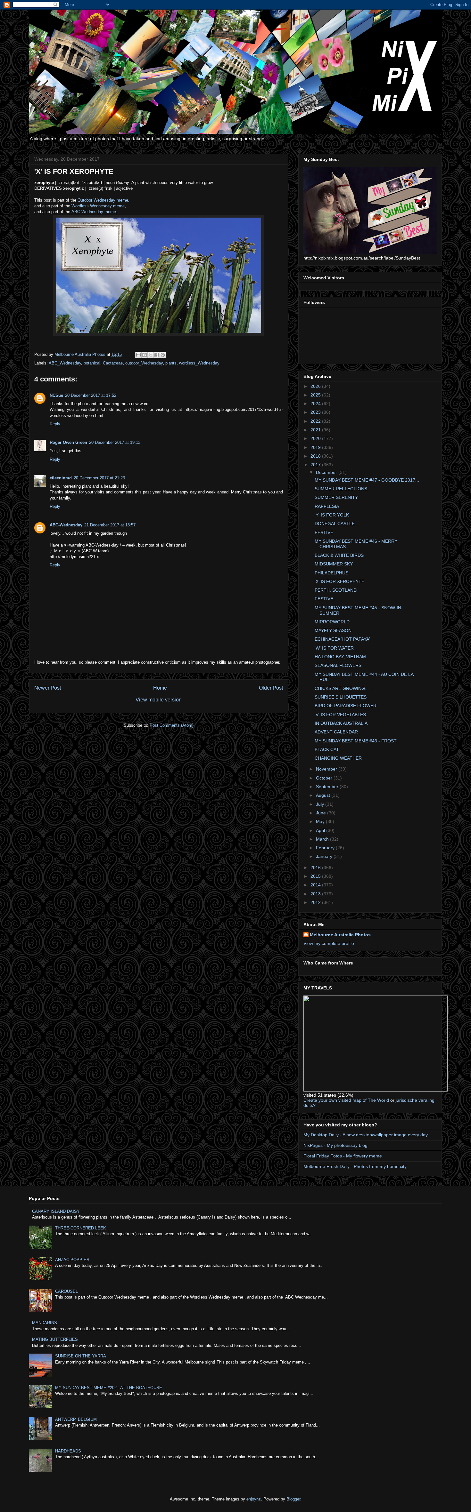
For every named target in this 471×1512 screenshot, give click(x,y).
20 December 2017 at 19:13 (114, 442)
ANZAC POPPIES (72, 1259)
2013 (316, 893)
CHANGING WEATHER (338, 758)
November (327, 769)
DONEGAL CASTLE (335, 523)
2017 (316, 464)
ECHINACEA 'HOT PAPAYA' (342, 639)
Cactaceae (113, 363)
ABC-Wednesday (66, 525)
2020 (316, 438)
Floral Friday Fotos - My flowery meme (342, 1155)
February (326, 847)
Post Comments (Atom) (172, 725)
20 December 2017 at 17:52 (90, 395)
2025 (316, 394)
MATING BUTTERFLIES (55, 1339)
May (321, 821)
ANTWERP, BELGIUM (76, 1419)
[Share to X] (150, 355)
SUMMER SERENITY (336, 497)
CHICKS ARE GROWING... (342, 688)
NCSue (56, 395)
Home (160, 688)
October (325, 777)
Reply (55, 423)
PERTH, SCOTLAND (336, 590)
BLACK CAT (327, 749)
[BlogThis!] (144, 355)
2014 (316, 884)
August (323, 795)
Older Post (271, 688)
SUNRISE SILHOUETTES (341, 697)
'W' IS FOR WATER (334, 648)
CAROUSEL (66, 1291)
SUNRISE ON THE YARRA (80, 1356)
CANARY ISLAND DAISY (56, 1211)
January (325, 856)
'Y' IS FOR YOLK (332, 514)
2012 (316, 902)
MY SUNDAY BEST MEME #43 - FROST (356, 740)
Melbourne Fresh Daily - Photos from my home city (355, 1166)
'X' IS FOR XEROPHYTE (339, 581)
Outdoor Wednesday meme (103, 200)
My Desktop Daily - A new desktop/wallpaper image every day (365, 1134)
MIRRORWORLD (332, 621)
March (323, 839)
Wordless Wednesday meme (98, 206)
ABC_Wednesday (65, 363)
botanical (92, 363)
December (327, 472)
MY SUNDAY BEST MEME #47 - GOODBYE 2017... (367, 480)
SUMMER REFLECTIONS (341, 488)
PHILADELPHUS (331, 572)
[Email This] (138, 355)
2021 (316, 429)
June (321, 812)
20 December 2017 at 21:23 (99, 478)
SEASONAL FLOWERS (338, 665)
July (320, 804)
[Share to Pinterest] (163, 355)
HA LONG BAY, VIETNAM (340, 656)
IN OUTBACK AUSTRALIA (341, 723)
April (321, 830)
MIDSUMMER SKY (334, 563)
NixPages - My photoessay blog (335, 1145)
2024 (316, 403)
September (328, 786)
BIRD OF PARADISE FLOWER (345, 705)
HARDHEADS (68, 1451)
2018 (316, 456)
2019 (316, 447)
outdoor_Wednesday (144, 363)
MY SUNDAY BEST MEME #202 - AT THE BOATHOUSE (108, 1387)
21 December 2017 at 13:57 (110, 525)
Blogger (293, 1499)
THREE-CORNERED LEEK (80, 1228)
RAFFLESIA (327, 506)
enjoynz (253, 1499)
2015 (316, 876)
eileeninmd (61, 478)
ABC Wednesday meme (93, 211)
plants (171, 363)
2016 (316, 867)
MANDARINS (44, 1322)
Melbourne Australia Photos (340, 934)
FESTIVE (324, 532)
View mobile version (159, 699)
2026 (316, 386)
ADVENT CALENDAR (336, 731)
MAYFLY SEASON (333, 630)
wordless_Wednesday (199, 363)
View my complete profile (328, 943)
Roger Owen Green (68, 442)
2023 (316, 412)
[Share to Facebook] (156, 355)
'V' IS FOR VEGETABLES (340, 714)
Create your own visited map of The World (346, 1100)
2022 (316, 421)
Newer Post (47, 688)
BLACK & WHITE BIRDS (339, 555)
